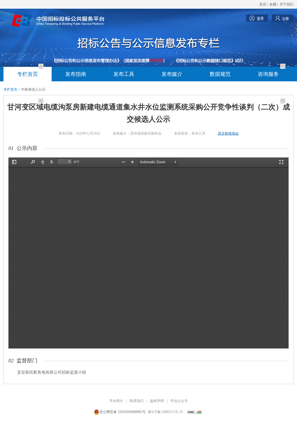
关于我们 (287, 4)
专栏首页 (27, 74)
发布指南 (75, 74)
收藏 (272, 4)
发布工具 (123, 74)
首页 (262, 4)
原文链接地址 (228, 133)
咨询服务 (268, 74)
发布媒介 (172, 74)
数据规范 (220, 74)
